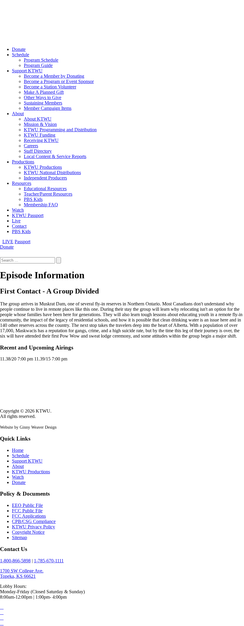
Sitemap (19, 537)
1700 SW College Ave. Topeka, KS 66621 (21, 573)
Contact (19, 226)
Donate (19, 49)
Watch (18, 210)
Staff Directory (38, 151)
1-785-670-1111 (49, 560)
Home (18, 450)
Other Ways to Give (42, 97)
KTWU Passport (27, 215)
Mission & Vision (40, 124)
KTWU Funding (39, 135)
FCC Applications (29, 516)
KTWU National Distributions (52, 172)
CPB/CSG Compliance (34, 521)
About (18, 113)
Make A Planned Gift (44, 92)
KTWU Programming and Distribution (60, 129)
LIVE (7, 241)
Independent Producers (45, 177)
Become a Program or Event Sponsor (59, 81)
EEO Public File (27, 505)
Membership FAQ (41, 204)
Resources (21, 183)
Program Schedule (41, 60)
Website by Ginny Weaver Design (28, 427)
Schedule (20, 54)
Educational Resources (45, 188)
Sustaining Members (43, 102)
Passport (22, 241)
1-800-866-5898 (15, 560)
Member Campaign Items (47, 108)
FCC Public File (27, 510)
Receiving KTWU (41, 140)
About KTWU (37, 118)
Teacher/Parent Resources (48, 193)
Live (16, 220)
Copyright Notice (28, 532)
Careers (31, 145)
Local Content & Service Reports (55, 156)
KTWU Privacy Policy (33, 526)
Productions (23, 161)
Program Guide (38, 65)
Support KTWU (27, 70)
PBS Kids (33, 199)
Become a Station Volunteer (50, 86)
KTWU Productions (43, 167)
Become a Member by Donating (54, 76)
